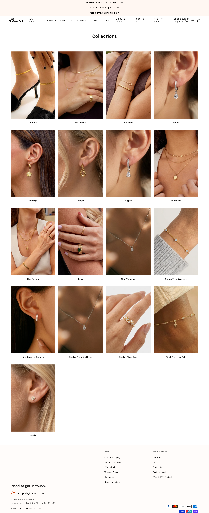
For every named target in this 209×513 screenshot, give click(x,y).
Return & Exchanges (113, 462)
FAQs (155, 462)
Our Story (157, 457)
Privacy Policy (110, 467)
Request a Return (112, 482)
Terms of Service (111, 472)
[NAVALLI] (18, 20)
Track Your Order (160, 472)
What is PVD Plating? (162, 477)
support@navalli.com (31, 493)
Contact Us (109, 477)
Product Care (158, 467)
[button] (124, 20)
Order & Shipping (112, 457)
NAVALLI (21, 509)
